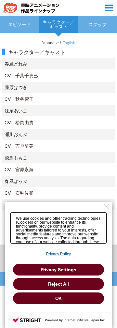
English (69, 43)
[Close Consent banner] (106, 207)
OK (58, 298)
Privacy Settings (59, 269)
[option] (58, 141)
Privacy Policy (58, 254)
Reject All (58, 284)
